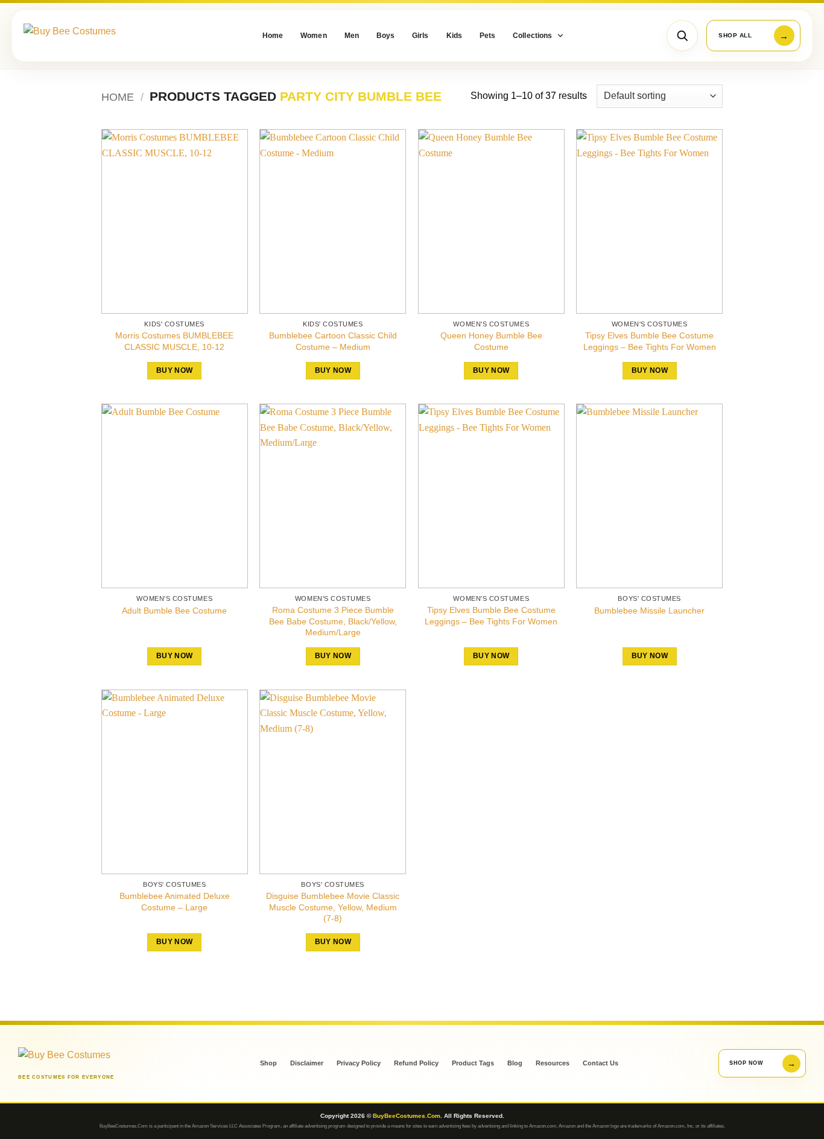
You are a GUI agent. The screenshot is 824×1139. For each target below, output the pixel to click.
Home (272, 35)
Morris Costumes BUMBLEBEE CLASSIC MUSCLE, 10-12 (174, 341)
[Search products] (682, 35)
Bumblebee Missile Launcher (649, 610)
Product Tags (473, 1063)
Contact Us (600, 1063)
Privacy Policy (359, 1063)
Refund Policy (416, 1063)
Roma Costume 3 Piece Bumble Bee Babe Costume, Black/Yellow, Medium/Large (333, 621)
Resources (552, 1063)
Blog (514, 1063)
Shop (268, 1063)
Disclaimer (306, 1063)
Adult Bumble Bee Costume (174, 610)
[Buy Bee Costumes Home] (90, 36)
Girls (420, 35)
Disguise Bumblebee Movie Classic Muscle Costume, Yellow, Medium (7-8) (332, 907)
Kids (454, 35)
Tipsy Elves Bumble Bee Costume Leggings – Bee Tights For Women (649, 341)
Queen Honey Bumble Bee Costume (491, 341)
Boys (385, 35)
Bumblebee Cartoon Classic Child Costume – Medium (333, 341)
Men (351, 35)
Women (313, 35)
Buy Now (174, 370)
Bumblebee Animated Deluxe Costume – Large (174, 901)
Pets (487, 35)
